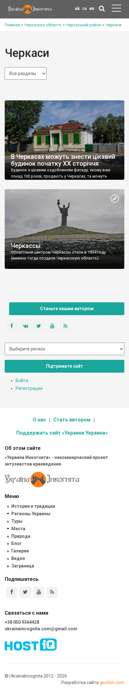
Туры (17, 521)
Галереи (20, 550)
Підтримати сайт (64, 366)
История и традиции (33, 506)
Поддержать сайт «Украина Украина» (62, 433)
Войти (22, 380)
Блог (16, 543)
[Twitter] (25, 592)
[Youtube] (38, 592)
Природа (20, 536)
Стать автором (71, 420)
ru (84, 8)
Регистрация (29, 388)
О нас (39, 420)
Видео (18, 558)
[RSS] (52, 592)
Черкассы (26, 245)
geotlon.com (112, 682)
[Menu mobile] (116, 9)
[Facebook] (11, 592)
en (91, 8)
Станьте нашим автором (67, 308)
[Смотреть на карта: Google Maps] (115, 199)
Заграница (22, 565)
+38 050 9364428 (22, 622)
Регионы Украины (30, 513)
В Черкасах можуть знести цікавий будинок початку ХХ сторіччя (63, 160)
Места (18, 528)
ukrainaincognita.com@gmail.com (41, 628)
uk (77, 8)
